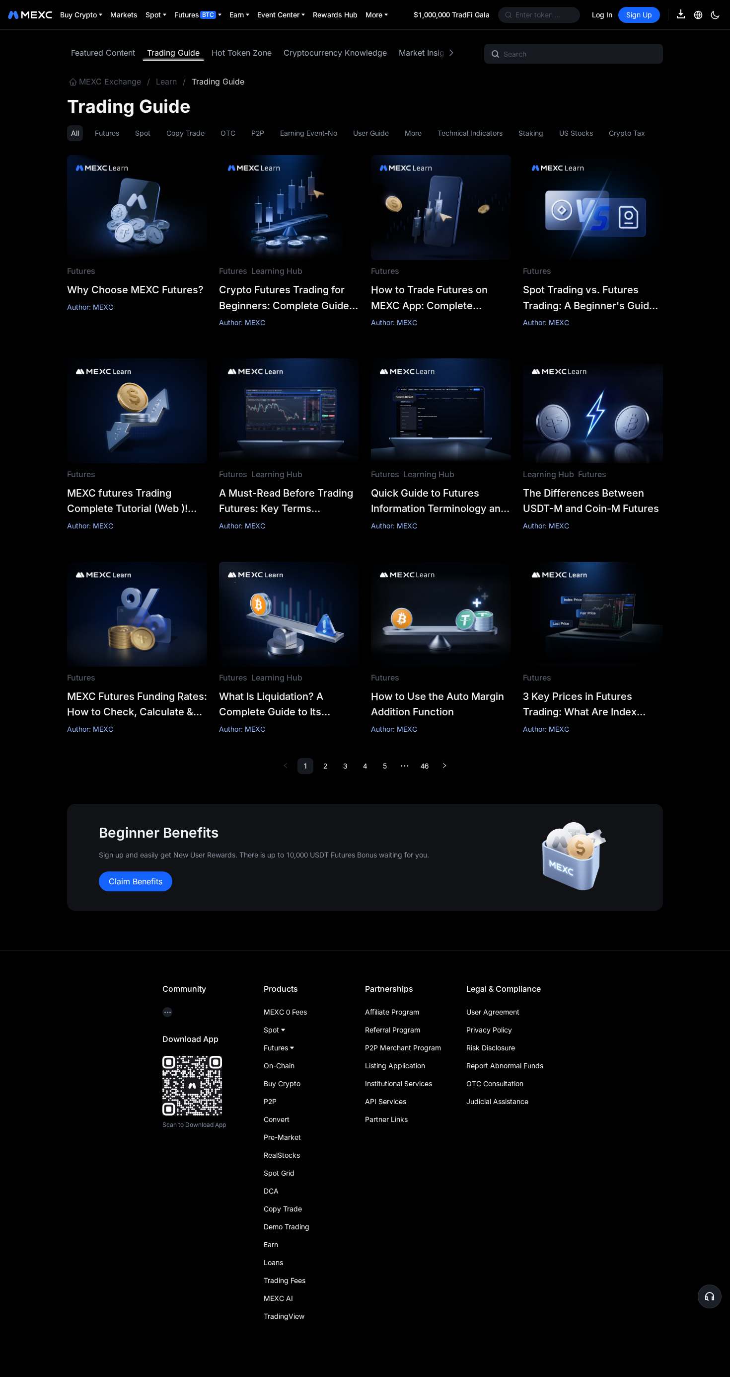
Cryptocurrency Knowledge (335, 53)
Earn (271, 1244)
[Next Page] (444, 766)
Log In (602, 14)
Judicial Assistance (497, 1101)
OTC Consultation (494, 1083)
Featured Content (103, 53)
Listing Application (395, 1065)
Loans (273, 1262)
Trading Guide (173, 53)
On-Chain (279, 1065)
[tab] (103, 53)
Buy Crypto (282, 1083)
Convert (277, 1119)
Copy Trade (283, 1209)
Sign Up (639, 14)
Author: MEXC (90, 307)
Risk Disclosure (490, 1047)
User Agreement (492, 1012)
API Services (385, 1101)
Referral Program (392, 1030)
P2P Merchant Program (403, 1047)
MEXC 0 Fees (285, 1012)
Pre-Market (282, 1137)
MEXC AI (278, 1298)
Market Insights (427, 53)
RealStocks (282, 1155)
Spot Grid (279, 1173)
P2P (270, 1101)
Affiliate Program (392, 1012)
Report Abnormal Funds (504, 1065)
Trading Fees (284, 1280)
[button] (710, 1296)
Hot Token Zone (242, 53)
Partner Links (386, 1119)
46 (425, 766)
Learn (166, 81)
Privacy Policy (489, 1030)
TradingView (284, 1316)
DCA (271, 1191)
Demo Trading (286, 1226)
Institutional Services (398, 1083)
